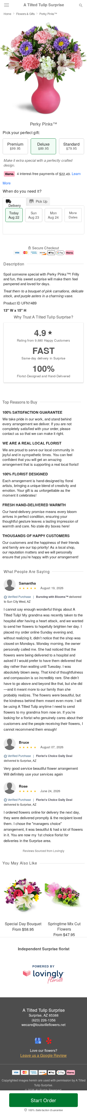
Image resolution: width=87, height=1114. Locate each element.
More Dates (73, 214)
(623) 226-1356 (44, 1020)
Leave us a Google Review (43, 1055)
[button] (76, 1103)
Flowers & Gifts (25, 14)
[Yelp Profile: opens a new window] (48, 1040)
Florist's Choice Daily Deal (54, 756)
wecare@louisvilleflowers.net (43, 1024)
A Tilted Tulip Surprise (43, 5)
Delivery (14, 204)
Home (7, 14)
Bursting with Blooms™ (52, 596)
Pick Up (41, 201)
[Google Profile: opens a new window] (38, 1040)
